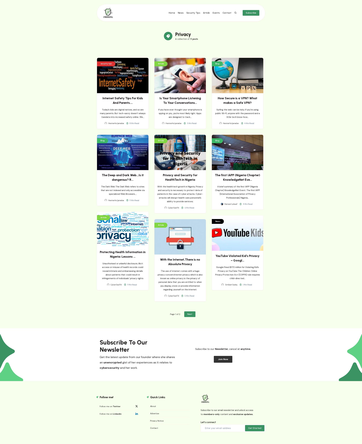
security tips (106, 64)
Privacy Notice (157, 421)
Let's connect (208, 422)
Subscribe (251, 12)
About (153, 406)
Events (216, 12)
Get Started (254, 428)
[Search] (235, 12)
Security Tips (193, 12)
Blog (217, 64)
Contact (227, 12)
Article (206, 12)
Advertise (154, 413)
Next (189, 314)
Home (172, 12)
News (181, 12)
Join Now (223, 359)
